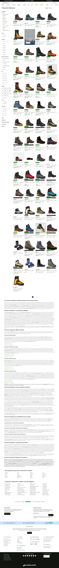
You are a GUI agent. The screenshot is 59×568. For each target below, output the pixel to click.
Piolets (3, 24)
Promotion (3, 106)
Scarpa (31, 475)
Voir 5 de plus (4, 69)
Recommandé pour (5, 56)
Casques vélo (19, 493)
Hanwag (43, 475)
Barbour (18, 477)
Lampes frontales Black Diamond (35, 492)
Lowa (5, 477)
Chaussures (8, 4)
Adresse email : (36, 513)
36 (7, 88)
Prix (2, 71)
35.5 (5, 88)
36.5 (10, 88)
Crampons (4, 27)
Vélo (28, 4)
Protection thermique (5, 122)
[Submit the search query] (50, 3)
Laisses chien (44, 488)
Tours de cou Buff (45, 492)
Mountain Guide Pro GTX (8, 342)
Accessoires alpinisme (6, 30)
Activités (36, 4)
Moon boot (19, 475)
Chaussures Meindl (33, 493)
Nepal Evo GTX (7, 345)
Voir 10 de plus (4, 54)
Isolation (3, 126)
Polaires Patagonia (32, 487)
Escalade (24, 4)
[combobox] (7, 41)
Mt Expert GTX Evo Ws (8, 368)
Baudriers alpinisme (5, 14)
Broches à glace (5, 21)
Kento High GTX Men (8, 354)
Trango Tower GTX (7, 355)
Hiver (32, 4)
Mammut (31, 477)
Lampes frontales (7, 493)
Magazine (56, 4)
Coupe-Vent (4, 124)
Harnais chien (44, 487)
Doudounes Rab (44, 486)
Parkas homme (7, 488)
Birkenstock (44, 476)
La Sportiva (6, 476)
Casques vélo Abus (45, 493)
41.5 (5, 95)
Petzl (43, 477)
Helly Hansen (19, 476)
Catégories (4, 11)
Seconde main (42, 5)
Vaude (31, 476)
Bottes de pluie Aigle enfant (34, 486)
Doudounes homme (8, 487)
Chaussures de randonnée (21, 487)
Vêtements (2, 4)
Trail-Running (19, 5)
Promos (52, 4)
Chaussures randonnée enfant (22, 492)
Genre (3, 33)
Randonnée (14, 4)
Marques (47, 4)
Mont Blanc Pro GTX (7, 369)
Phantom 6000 (7, 380)
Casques (4, 17)
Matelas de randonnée (8, 492)
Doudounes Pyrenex (33, 488)
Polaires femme (7, 486)
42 (7, 95)
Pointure (3, 86)
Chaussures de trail (20, 488)
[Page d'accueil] (2, 6)
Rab (5, 475)
